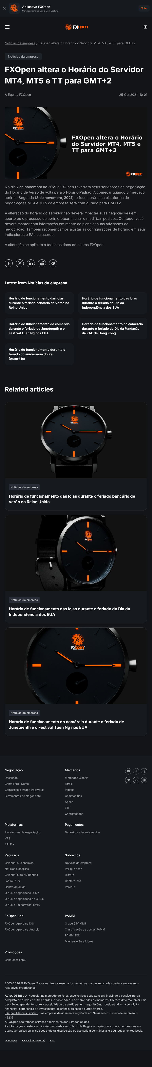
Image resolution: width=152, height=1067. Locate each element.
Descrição (11, 777)
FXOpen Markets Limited (21, 1013)
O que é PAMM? (75, 923)
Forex (68, 783)
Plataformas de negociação (22, 832)
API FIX (9, 844)
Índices (69, 789)
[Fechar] (4, 8)
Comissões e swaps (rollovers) (24, 789)
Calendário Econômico (19, 862)
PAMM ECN (72, 935)
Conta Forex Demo (17, 783)
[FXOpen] (76, 27)
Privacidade (11, 1040)
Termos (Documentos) (33, 1040)
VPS (7, 838)
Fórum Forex (13, 881)
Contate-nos (73, 881)
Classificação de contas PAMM (85, 929)
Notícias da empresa (20, 43)
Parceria (70, 887)
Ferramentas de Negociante (23, 796)
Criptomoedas (74, 813)
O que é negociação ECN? (22, 892)
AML (52, 1040)
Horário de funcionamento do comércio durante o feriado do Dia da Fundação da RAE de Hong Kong (112, 328)
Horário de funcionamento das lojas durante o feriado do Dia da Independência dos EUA (109, 302)
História (70, 874)
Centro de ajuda (15, 887)
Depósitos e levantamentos (82, 832)
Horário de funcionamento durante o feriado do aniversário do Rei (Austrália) (37, 354)
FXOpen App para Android (22, 929)
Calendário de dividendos (21, 874)
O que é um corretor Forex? (22, 904)
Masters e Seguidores (79, 941)
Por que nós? (73, 868)
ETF (67, 807)
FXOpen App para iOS (19, 923)
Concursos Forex (15, 959)
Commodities (73, 796)
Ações (69, 801)
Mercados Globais (76, 777)
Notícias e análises (17, 868)
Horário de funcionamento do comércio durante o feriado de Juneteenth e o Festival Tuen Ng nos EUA (39, 328)
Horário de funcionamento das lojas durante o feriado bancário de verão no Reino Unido (39, 302)
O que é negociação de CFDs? (24, 898)
